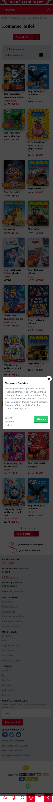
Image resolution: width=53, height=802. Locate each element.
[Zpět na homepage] (5, 798)
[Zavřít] (49, 379)
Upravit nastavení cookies (9, 421)
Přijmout (41, 419)
